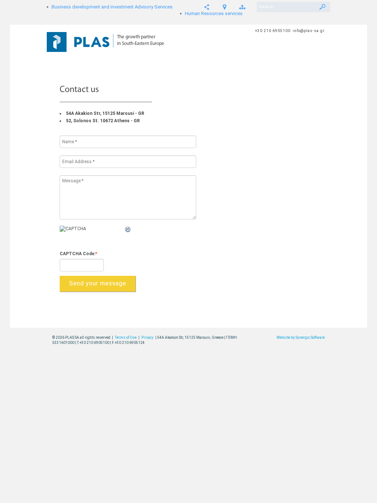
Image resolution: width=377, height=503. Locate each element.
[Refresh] (128, 229)
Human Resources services (214, 13)
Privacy (147, 337)
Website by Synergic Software (300, 337)
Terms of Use (126, 337)
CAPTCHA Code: (78, 253)
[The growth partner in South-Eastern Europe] (80, 38)
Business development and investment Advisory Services (112, 7)
